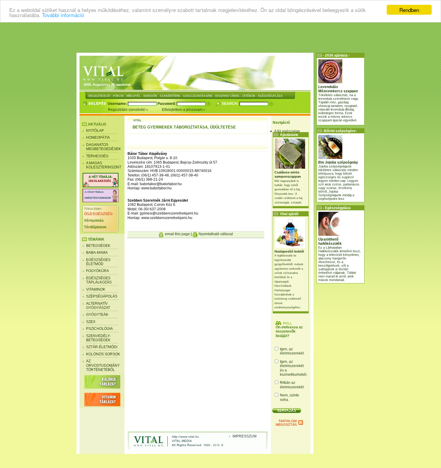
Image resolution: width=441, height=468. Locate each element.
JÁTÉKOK (248, 95)
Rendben (409, 9)
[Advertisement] (220, 37)
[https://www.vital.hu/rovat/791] (100, 186)
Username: (118, 104)
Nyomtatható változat (216, 234)
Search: (230, 104)
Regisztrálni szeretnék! (127, 110)
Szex (90, 322)
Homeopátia (98, 137)
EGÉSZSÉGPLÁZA (270, 95)
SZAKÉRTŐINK (170, 95)
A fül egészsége (287, 131)
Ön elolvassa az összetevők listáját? (289, 331)
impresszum (244, 436)
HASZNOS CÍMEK (227, 95)
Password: (167, 104)
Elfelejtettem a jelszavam (182, 110)
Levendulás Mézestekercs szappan (338, 89)
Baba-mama (97, 252)
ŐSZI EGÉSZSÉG (98, 214)
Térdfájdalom (95, 227)
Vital (137, 120)
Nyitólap (95, 131)
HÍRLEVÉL (133, 95)
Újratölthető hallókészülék (330, 241)
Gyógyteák (97, 314)
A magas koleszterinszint (103, 165)
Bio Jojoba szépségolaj (338, 162)
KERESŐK (150, 95)
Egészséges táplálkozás (99, 280)
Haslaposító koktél (289, 251)
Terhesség (97, 156)
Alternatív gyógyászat (98, 305)
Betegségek (98, 246)
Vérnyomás (94, 220)
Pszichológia (99, 329)
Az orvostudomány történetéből (103, 365)
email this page (177, 234)
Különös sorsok (103, 354)
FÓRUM (118, 95)
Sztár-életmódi (101, 347)
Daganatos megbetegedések (103, 147)
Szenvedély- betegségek (98, 338)
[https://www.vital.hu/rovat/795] (100, 201)
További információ (63, 15)
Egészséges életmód (98, 262)
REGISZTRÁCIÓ (99, 95)
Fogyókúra (97, 271)
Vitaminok (95, 289)
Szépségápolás (101, 296)
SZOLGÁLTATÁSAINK (197, 95)
